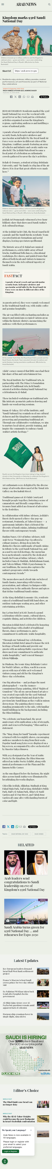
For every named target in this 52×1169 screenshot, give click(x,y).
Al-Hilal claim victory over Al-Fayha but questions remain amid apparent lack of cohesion (18, 1005)
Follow (45, 97)
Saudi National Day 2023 (19, 834)
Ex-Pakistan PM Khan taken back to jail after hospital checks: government (18, 994)
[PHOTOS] (26, 911)
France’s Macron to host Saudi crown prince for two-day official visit (18, 982)
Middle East (7, 1099)
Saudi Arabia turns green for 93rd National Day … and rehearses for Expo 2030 (24, 931)
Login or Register (10, 1151)
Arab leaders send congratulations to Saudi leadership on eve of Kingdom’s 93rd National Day (24, 884)
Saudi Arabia (39, 834)
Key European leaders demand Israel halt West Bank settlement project (18, 971)
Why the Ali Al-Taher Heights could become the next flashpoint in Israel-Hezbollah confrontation (19, 1119)
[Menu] (2, 4)
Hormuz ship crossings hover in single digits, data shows (18, 1015)
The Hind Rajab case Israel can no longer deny (17, 1103)
